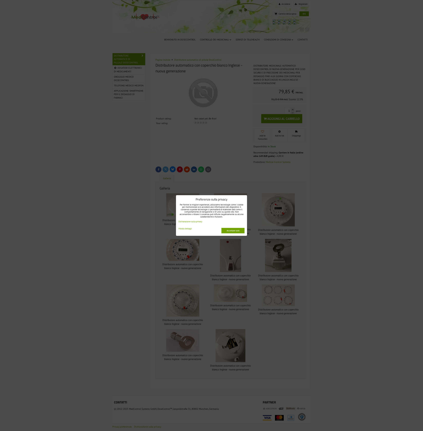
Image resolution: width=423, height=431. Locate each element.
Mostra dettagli (185, 229)
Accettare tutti (233, 230)
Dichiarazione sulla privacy (190, 221)
